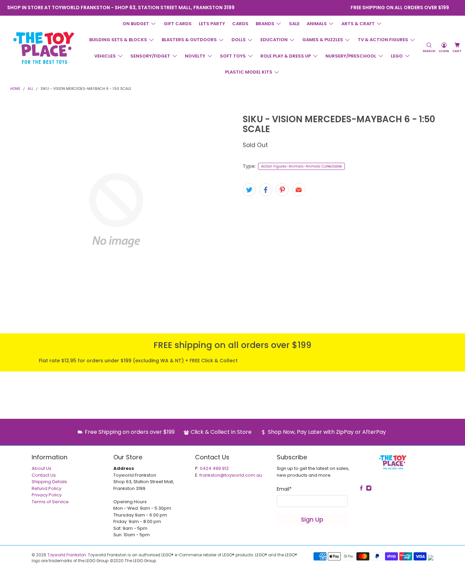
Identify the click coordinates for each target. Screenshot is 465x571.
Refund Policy (46, 488)
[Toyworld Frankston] (43, 47)
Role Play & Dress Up (285, 56)
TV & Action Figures (383, 39)
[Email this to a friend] (298, 189)
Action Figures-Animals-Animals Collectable (301, 166)
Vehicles (105, 56)
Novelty (195, 56)
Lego (397, 56)
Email (284, 489)
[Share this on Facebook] (265, 189)
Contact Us (44, 475)
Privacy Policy (47, 495)
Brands (265, 23)
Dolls (238, 39)
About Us (41, 468)
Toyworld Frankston (66, 555)
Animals (317, 23)
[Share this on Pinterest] (282, 189)
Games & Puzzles (322, 39)
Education (274, 39)
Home (15, 89)
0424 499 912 (214, 468)
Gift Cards (178, 23)
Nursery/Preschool (350, 56)
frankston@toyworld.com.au (230, 475)
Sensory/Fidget (150, 56)
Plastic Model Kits (248, 72)
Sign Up (312, 520)
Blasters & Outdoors (189, 39)
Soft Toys (233, 56)
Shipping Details (49, 481)
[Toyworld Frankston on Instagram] (295, 8)
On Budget (136, 23)
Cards (240, 23)
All (30, 89)
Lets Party (212, 23)
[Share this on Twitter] (249, 189)
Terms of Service (50, 501)
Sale (294, 23)
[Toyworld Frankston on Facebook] (286, 8)
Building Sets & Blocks (118, 39)
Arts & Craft (358, 23)
